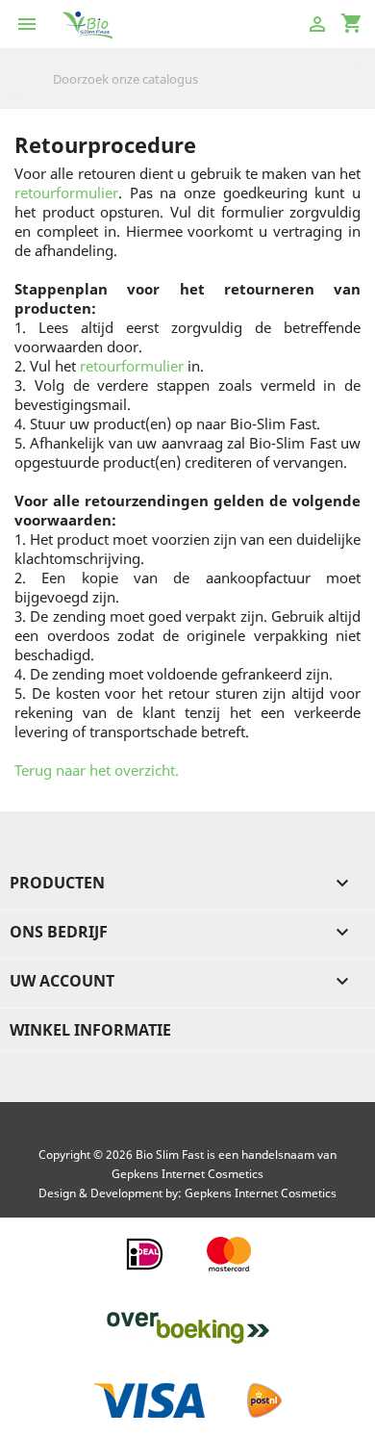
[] (353, 92)
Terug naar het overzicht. (96, 770)
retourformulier (66, 192)
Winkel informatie (90, 1029)
